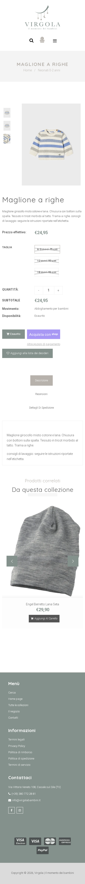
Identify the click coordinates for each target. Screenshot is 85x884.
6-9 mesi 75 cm (47, 249)
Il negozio (14, 711)
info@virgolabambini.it (26, 800)
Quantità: (10, 289)
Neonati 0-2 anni (49, 70)
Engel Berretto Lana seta (42, 604)
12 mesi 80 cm (46, 260)
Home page (15, 698)
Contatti (13, 717)
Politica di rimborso (20, 752)
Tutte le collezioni (18, 705)
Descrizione (41, 380)
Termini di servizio (19, 764)
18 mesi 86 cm (46, 272)
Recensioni (41, 394)
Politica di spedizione (21, 758)
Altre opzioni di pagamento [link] (43, 344)
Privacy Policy (16, 746)
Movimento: (10, 308)
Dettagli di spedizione (41, 407)
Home (27, 70)
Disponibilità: (11, 316)
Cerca (12, 692)
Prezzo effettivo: (14, 232)
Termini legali (16, 739)
